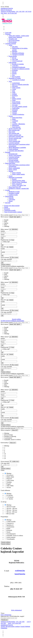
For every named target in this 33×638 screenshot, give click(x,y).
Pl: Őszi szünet (14, 257)
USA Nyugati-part (17, 61)
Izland (14, 119)
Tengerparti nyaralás (9, 210)
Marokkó (14, 51)
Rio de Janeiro (16, 76)
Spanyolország (16, 127)
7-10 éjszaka (9, 497)
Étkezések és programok (15, 177)
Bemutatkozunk (13, 154)
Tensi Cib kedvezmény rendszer (13, 212)
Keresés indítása (5, 264)
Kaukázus (15, 95)
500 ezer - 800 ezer (11, 512)
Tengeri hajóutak (13, 158)
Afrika (10, 45)
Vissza (2, 234)
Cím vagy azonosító (6, 259)
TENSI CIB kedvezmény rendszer (10, 626)
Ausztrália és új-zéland (18, 80)
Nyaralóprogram (11, 534)
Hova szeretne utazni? (7, 215)
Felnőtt (3, 248)
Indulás (3, 231)
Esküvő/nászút (9, 196)
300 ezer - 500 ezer (11, 510)
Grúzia (14, 89)
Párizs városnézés (17, 183)
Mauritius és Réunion (18, 53)
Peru (13, 75)
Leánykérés (12, 199)
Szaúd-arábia (15, 108)
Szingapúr (15, 109)
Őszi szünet (12, 132)
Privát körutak (12, 42)
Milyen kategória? (6, 430)
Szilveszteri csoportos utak (16, 136)
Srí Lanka (15, 105)
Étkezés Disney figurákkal (19, 182)
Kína (13, 97)
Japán (13, 92)
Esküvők (11, 198)
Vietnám (14, 113)
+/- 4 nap (11, 240)
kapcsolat (7, 202)
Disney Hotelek (16, 172)
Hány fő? (3, 247)
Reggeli (14, 179)
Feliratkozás (4, 620)
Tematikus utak (13, 39)
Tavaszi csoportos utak (15, 138)
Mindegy (8, 473)
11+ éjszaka (9, 499)
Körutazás (7, 209)
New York (15, 59)
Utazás (10, 176)
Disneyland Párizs (17, 117)
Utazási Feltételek (25, 626)
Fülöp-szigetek (16, 87)
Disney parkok (13, 169)
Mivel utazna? (5, 217)
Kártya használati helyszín (8, 428)
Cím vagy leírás (5, 463)
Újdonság (7, 34)
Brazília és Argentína (18, 64)
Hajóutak (7, 152)
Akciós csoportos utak (15, 128)
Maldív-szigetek (16, 98)
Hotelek (11, 171)
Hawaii (14, 57)
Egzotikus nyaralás (14, 193)
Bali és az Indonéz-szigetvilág (20, 84)
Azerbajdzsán (16, 83)
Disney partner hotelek (18, 174)
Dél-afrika (15, 46)
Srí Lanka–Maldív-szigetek (19, 106)
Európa (11, 116)
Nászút (10, 201)
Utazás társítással (13, 149)
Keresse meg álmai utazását (11, 205)
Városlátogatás (10, 539)
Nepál (13, 100)
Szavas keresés (5, 257)
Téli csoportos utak (14, 133)
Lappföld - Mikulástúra (18, 124)
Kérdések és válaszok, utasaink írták (19, 188)
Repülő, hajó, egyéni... (15, 217)
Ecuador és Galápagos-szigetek (20, 68)
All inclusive (9, 475)
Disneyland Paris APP (15, 187)
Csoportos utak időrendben (16, 150)
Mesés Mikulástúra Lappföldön (17, 147)
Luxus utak (8, 32)
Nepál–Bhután (16, 102)
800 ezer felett (10, 513)
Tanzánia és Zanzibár (18, 54)
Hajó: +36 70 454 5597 (10, 13)
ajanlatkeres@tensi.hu (7, 8)
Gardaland (15, 120)
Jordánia (14, 94)
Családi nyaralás (13, 195)
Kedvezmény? (5, 442)
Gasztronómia (10, 527)
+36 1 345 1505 (20, 11)
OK (2, 238)
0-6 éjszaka (9, 495)
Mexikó (14, 72)
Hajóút (6, 207)
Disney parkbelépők (14, 168)
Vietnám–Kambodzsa (18, 114)
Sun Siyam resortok (14, 40)
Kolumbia (15, 70)
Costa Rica (15, 65)
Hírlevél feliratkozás (6, 10)
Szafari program (10, 537)
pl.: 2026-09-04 (13, 229)
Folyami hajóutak (13, 160)
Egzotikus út (9, 525)
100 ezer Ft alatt (10, 506)
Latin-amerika (12, 62)
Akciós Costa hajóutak (15, 155)
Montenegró (15, 125)
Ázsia (10, 81)
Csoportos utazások (10, 43)
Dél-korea (15, 86)
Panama (14, 73)
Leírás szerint (10, 480)
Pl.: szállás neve (14, 461)
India (13, 91)
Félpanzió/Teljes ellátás (18, 180)
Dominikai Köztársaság (18, 67)
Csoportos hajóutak (14, 143)
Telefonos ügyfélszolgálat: (8, 11)
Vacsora (8, 487)
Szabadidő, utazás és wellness (14, 535)
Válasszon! (15, 430)
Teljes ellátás (9, 485)
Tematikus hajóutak (14, 161)
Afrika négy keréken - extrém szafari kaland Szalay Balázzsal (19, 36)
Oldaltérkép (4, 628)
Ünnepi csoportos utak (15, 135)
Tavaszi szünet (13, 139)
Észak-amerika (13, 56)
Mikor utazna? (5, 229)
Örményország (16, 103)
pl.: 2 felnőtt (10, 247)
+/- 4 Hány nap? (5, 241)
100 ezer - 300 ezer (11, 508)
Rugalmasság (4, 240)
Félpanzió (9, 478)
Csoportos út (9, 523)
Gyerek (3, 252)
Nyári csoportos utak (14, 141)
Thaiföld (14, 111)
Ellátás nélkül (10, 477)
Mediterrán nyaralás (14, 191)
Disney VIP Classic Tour (19, 185)
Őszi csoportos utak (14, 130)
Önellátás (9, 482)
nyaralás (7, 190)
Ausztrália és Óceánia (15, 78)
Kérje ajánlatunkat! (16, 610)
